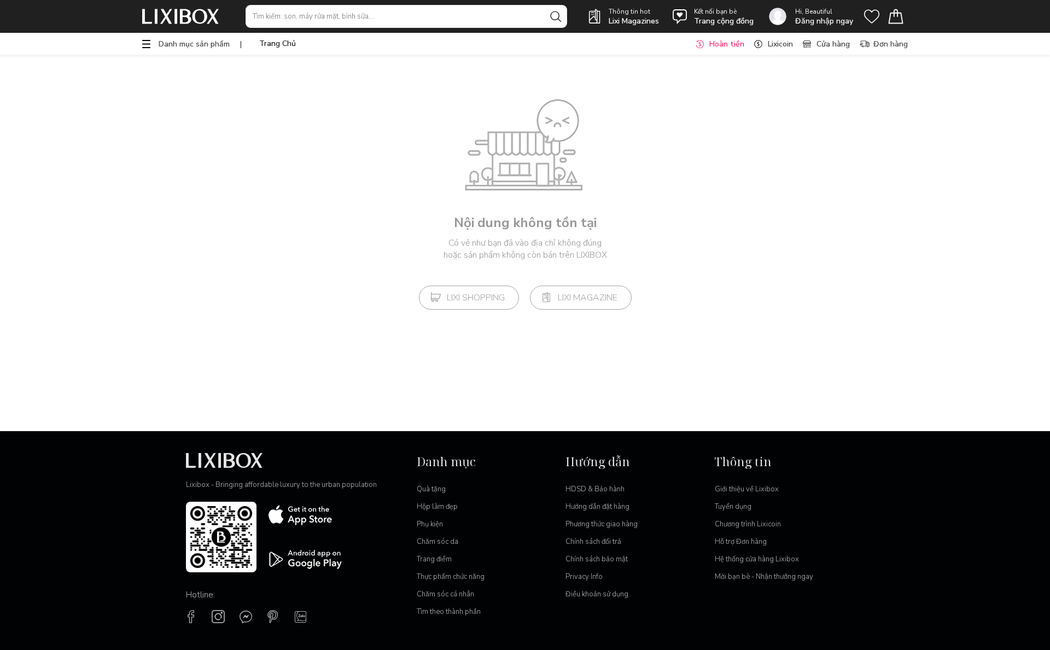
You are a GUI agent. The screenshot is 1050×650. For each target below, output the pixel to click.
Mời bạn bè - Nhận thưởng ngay (764, 577)
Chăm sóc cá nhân (445, 594)
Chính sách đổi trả (593, 542)
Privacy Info (584, 577)
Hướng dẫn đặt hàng (597, 507)
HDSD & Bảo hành (595, 489)
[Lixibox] (180, 16)
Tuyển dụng (733, 507)
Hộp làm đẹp (437, 507)
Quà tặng (431, 489)
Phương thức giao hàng (601, 524)
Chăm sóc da (437, 542)
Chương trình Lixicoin (748, 524)
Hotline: (200, 595)
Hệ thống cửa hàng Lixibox (757, 559)
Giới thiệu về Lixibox (747, 489)
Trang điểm (434, 559)
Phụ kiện (430, 524)
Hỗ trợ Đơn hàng (741, 542)
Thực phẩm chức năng (451, 577)
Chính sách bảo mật (596, 559)
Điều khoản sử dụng (596, 594)
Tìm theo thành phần (449, 612)
